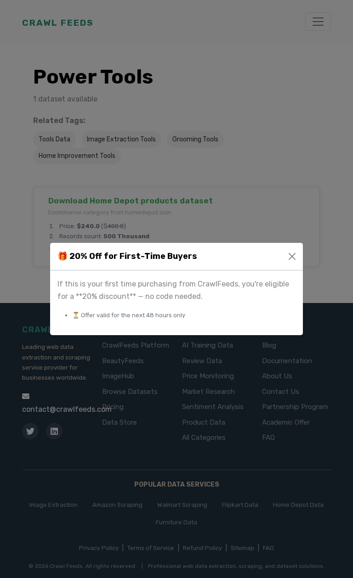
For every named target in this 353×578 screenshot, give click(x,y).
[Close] (292, 256)
